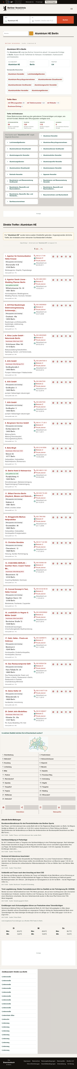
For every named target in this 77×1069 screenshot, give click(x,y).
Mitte (5, 771)
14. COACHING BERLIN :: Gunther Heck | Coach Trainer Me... (17, 566)
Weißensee (8, 795)
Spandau (8, 783)
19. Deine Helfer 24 (13, 691)
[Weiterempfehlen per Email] (66, 256)
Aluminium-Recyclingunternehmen (21, 79)
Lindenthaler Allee (8, 1015)
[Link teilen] (22, 807)
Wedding (45, 791)
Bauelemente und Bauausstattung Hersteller (55, 181)
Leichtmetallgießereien (36, 74)
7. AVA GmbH (11, 402)
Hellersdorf (7, 759)
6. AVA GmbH (11, 381)
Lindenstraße (6, 977)
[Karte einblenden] (53, 256)
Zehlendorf (8, 799)
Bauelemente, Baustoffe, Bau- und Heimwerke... (21, 195)
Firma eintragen (51, 2)
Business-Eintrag (15, 106)
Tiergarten (45, 787)
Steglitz (44, 783)
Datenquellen (57, 812)
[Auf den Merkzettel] (57, 256)
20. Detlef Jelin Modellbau (16, 711)
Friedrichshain (45, 755)
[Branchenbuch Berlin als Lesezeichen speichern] (40, 807)
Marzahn (44, 767)
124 (25, 124)
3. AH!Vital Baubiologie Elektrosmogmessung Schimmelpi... (15, 308)
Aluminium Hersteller (16, 74)
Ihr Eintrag (71, 1064)
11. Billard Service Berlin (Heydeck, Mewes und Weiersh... (19, 494)
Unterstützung (61, 1064)
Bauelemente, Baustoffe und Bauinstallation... (19, 188)
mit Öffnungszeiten (16, 103)
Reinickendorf (9, 779)
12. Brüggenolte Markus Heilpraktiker (15, 518)
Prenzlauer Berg (47, 775)
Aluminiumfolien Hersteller (18, 90)
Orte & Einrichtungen (33, 1064)
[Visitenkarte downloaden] (62, 256)
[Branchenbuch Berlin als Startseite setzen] (59, 807)
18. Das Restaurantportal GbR (18, 663)
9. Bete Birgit (10, 447)
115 (41, 124)
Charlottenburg (8, 755)
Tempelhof (8, 787)
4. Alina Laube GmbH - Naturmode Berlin (14, 337)
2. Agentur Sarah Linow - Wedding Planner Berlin (15, 280)
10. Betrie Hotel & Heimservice (18, 470)
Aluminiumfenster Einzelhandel (50, 79)
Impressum (27, 1061)
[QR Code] (70, 256)
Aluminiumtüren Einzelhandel (20, 168)
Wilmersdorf (46, 795)
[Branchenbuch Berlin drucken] (3, 807)
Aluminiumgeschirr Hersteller (46, 85)
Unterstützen (20, 812)
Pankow (7, 775)
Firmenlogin (39, 2)
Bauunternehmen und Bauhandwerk (55, 195)
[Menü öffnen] (71, 9)
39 (9, 124)
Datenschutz (36, 1061)
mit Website (53, 103)
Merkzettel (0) (30, 2)
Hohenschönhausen (47, 759)
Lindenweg (5, 1023)
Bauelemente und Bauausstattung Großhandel (21, 181)
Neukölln (45, 771)
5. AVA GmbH (11, 361)
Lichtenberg (8, 767)
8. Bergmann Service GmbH (17, 423)
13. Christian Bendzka (14, 542)
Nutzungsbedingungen (48, 1061)
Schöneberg (46, 779)
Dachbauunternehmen (17, 201)
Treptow (7, 791)
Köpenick (44, 763)
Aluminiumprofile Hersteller (52, 162)
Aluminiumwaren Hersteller (52, 168)
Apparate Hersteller (49, 174)
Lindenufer (5, 1019)
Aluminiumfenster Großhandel (19, 85)
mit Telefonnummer (36, 103)
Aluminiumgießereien (40, 90)
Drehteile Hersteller (16, 174)
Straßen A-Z (70, 1061)
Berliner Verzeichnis (12, 43)
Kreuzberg (7, 763)
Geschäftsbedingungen (48, 1064)
